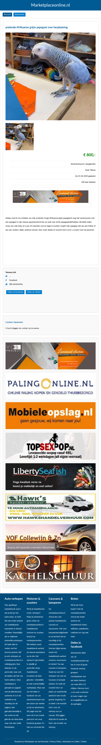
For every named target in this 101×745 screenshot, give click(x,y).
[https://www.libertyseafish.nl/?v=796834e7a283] (51, 490)
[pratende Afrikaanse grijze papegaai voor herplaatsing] (51, 121)
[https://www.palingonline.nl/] (51, 398)
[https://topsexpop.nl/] (51, 459)
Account (7, 14)
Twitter (84, 742)
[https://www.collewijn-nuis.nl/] (51, 551)
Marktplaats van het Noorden (37, 742)
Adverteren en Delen (71, 742)
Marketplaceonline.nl (50, 5)
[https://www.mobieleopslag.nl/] (51, 428)
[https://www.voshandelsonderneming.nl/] (50, 202)
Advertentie (19, 14)
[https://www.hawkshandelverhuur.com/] (51, 520)
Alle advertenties (16, 284)
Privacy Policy (56, 742)
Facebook (13, 280)
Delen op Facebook (15, 292)
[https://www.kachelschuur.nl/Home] (51, 581)
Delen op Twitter (34, 292)
